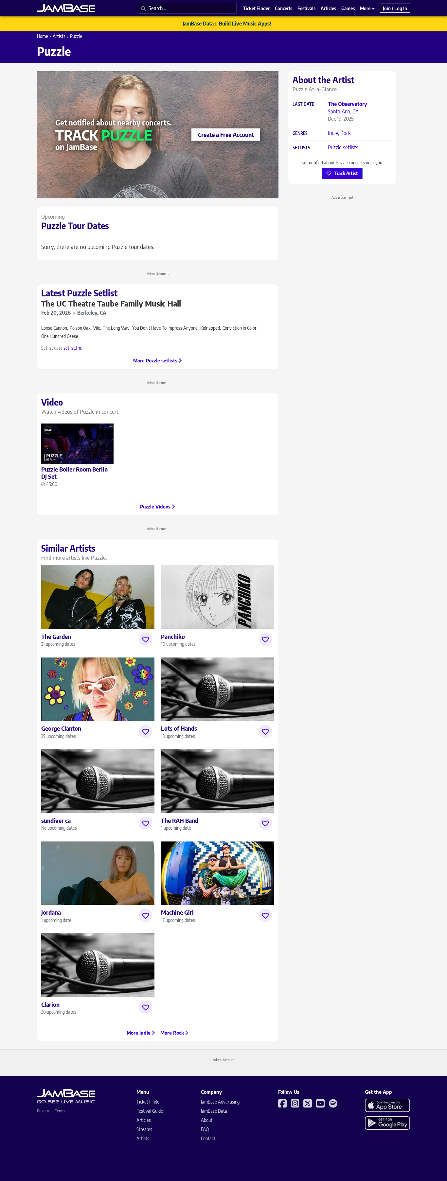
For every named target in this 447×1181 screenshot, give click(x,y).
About (206, 1120)
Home (42, 36)
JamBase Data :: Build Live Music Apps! (227, 23)
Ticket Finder (148, 1102)
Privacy (43, 1110)
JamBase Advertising (220, 1102)
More (365, 8)
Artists (59, 36)
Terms (60, 1110)
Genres (300, 133)
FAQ (205, 1129)
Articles (143, 1120)
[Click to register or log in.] (145, 639)
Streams (144, 1129)
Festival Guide (149, 1111)
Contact (208, 1138)
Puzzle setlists (343, 147)
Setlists (301, 148)
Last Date (303, 104)
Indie (333, 133)
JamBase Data (214, 1111)
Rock (345, 133)
